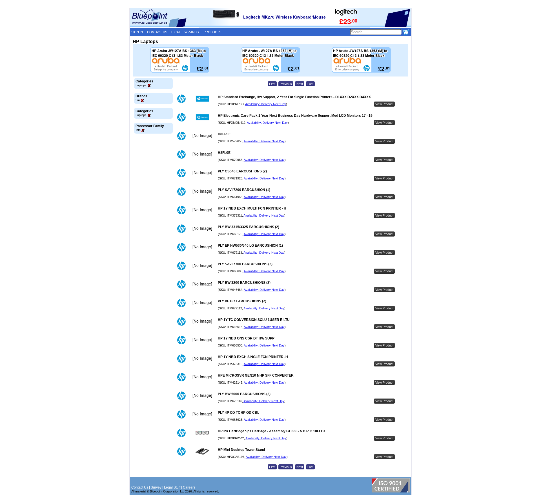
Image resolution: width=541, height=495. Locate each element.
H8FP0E (224, 134)
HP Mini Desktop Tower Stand (241, 450)
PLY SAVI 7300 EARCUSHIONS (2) (245, 264)
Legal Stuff (172, 487)
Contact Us (139, 487)
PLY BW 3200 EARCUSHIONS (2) (244, 283)
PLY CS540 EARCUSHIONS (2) (242, 171)
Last (310, 84)
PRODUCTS (212, 32)
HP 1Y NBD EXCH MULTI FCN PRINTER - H (252, 208)
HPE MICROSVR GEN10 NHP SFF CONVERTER (256, 375)
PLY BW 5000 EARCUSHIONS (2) (244, 394)
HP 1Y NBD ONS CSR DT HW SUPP (246, 338)
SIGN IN (137, 32)
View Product (384, 104)
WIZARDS (192, 32)
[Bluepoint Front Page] (164, 26)
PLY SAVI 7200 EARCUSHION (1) (244, 190)
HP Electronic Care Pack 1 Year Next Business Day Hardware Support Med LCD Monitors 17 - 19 (295, 116)
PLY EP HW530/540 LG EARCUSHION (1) (250, 246)
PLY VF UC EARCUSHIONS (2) (242, 301)
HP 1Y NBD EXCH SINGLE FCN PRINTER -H (253, 357)
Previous (286, 84)
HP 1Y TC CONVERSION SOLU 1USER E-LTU (254, 320)
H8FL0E (224, 153)
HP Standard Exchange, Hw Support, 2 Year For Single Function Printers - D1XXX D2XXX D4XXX (294, 97)
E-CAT (175, 32)
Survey (156, 487)
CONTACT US (157, 32)
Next (299, 84)
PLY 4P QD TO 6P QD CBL (238, 413)
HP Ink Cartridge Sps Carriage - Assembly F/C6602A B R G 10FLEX (271, 431)
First (272, 84)
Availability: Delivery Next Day (265, 104)
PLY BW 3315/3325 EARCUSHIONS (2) (248, 227)
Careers (189, 487)
